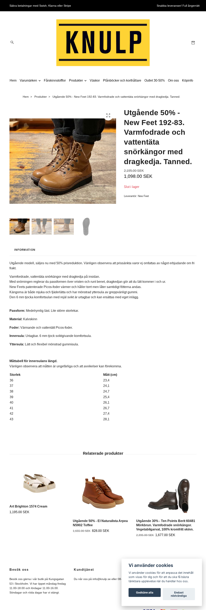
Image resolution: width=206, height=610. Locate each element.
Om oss (173, 80)
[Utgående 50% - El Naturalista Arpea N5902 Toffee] (103, 490)
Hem (13, 80)
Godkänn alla (144, 592)
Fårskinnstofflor (55, 80)
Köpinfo (187, 80)
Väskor (95, 80)
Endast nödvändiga (179, 594)
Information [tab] (24, 249)
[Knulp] (103, 42)
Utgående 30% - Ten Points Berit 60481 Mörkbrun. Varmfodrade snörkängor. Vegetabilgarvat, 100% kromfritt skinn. (165, 525)
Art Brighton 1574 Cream (28, 506)
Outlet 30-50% (154, 80)
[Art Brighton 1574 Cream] (39, 483)
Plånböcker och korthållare (122, 80)
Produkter (76, 80)
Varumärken (28, 80)
